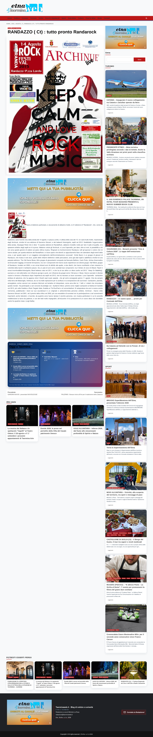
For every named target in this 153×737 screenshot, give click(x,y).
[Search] (146, 18)
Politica (17, 18)
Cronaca (25, 18)
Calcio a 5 (139, 533)
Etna (9, 28)
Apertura (115, 142)
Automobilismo (123, 533)
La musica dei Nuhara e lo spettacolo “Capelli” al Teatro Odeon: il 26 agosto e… (25, 375)
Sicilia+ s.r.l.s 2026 (87, 734)
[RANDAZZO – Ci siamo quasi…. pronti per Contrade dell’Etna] (126, 282)
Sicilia (41, 18)
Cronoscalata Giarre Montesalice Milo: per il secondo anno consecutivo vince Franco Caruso (125, 636)
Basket (129, 533)
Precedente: (22, 393)
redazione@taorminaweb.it (64, 714)
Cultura (81, 18)
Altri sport (115, 533)
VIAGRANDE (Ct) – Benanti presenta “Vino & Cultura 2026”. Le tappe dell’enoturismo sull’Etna (125, 251)
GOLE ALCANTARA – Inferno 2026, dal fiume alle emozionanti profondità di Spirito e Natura (88, 430)
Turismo (33, 18)
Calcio (134, 533)
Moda (100, 18)
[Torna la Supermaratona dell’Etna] (126, 431)
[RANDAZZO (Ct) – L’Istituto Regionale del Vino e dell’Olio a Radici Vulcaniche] (133, 670)
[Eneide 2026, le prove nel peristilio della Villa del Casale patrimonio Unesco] (55, 415)
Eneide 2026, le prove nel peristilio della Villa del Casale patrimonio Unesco (25, 367)
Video (123, 535)
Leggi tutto (111, 113)
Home (9, 18)
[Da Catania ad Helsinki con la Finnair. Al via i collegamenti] (126, 330)
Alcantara (76, 424)
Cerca (107, 53)
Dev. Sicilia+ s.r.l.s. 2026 (63, 717)
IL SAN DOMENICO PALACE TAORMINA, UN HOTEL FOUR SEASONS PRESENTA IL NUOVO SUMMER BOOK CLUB (125, 201)
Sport (64, 18)
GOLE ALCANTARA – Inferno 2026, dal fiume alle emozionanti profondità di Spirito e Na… (25, 358)
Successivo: (82, 393)
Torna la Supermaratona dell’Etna (121, 448)
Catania (109, 341)
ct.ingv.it (52, 384)
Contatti (107, 18)
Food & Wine (90, 18)
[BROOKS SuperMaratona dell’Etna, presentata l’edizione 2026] (126, 384)
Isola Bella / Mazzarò (50, 357)
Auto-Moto (72, 18)
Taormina (20, 424)
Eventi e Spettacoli (52, 18)
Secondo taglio (116, 487)
